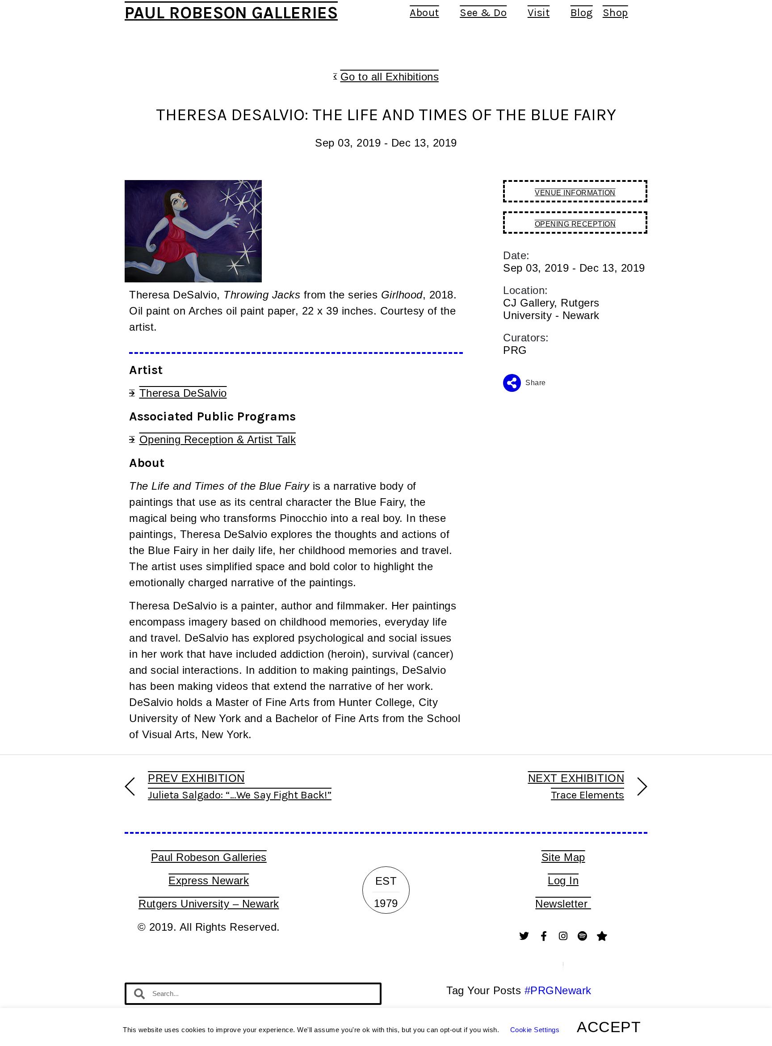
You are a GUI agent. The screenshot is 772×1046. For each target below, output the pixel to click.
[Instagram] (563, 936)
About (424, 12)
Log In (563, 880)
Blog (582, 12)
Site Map (563, 857)
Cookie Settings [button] (535, 1029)
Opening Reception (575, 224)
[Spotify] (583, 936)
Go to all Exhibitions (389, 77)
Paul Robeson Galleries (231, 13)
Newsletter (563, 904)
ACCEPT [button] (609, 1026)
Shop (615, 12)
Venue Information (575, 193)
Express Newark (208, 880)
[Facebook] (544, 936)
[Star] (602, 936)
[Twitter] (524, 936)
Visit (539, 12)
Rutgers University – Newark (208, 904)
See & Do (483, 12)
